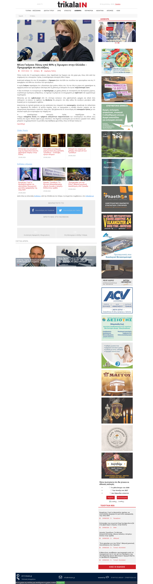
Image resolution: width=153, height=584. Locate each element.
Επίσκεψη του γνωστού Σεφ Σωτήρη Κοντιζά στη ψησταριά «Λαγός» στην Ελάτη (116, 524)
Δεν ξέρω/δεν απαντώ (120, 493)
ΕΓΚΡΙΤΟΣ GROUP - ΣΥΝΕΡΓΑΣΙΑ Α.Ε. (123, 577)
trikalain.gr (89, 196)
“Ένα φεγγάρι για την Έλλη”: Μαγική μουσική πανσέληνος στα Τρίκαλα (116, 544)
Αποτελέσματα (122, 498)
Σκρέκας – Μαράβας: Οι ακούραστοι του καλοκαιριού (116, 37)
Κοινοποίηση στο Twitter (71, 210)
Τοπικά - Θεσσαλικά (119, 547)
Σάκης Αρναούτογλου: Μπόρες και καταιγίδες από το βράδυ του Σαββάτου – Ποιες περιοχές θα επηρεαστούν (75, 260)
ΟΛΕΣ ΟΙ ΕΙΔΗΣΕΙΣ (117, 567)
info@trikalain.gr (69, 577)
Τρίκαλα (117, 4)
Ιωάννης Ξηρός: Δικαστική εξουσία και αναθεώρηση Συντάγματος (33, 261)
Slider (115, 527)
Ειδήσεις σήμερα (24, 164)
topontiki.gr (21, 124)
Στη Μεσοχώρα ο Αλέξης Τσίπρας (75, 235)
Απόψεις (110, 11)
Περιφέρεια (89, 11)
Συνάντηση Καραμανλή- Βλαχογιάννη (36, 235)
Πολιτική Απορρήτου (29, 579)
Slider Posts (22, 130)
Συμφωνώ (60, 583)
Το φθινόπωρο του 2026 (120, 488)
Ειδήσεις (37, 196)
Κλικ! (118, 11)
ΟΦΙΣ (59, 11)
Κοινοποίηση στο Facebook (44, 210)
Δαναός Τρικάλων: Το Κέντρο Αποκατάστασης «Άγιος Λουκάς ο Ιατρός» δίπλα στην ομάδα (115, 534)
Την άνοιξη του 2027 (120, 490)
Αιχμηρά (78, 11)
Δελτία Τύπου (49, 11)
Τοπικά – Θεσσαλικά (33, 11)
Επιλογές (67, 11)
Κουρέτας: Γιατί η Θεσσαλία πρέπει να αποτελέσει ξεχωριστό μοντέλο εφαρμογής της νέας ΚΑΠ (116, 514)
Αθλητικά (99, 11)
